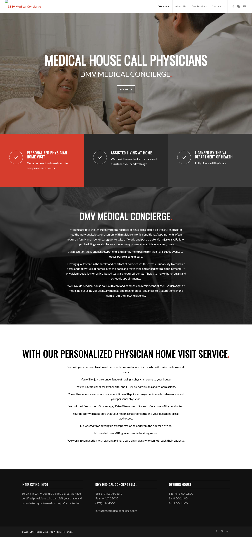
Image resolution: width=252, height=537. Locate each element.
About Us (126, 89)
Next (243, 73)
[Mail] (244, 6)
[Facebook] (233, 6)
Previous (8, 73)
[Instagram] (238, 6)
